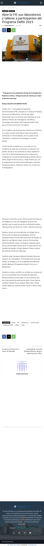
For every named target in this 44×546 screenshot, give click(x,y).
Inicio (3, 8)
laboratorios (24, 322)
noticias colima (35, 322)
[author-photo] (22, 371)
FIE (18, 322)
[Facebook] (4, 30)
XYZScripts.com (32, 545)
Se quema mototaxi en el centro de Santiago (10, 350)
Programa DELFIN (8, 325)
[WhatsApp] (13, 30)
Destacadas (10, 8)
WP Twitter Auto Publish (14, 545)
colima (13, 322)
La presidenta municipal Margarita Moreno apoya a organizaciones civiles (33, 351)
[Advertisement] (22, 77)
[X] (9, 30)
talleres (17, 325)
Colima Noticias (9, 25)
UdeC (23, 325)
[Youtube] (30, 533)
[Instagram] (19, 533)
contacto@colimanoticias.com (25, 528)
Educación (12, 11)
